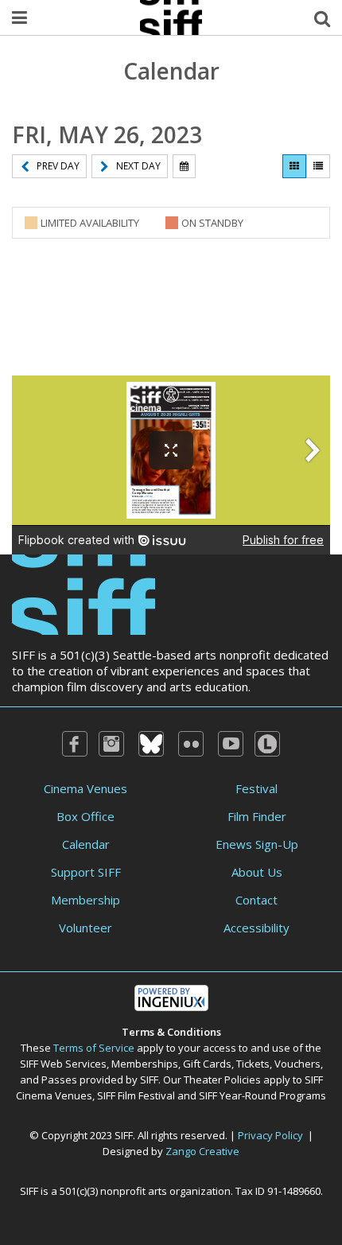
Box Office (85, 816)
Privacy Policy (270, 1135)
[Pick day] (184, 166)
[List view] (318, 166)
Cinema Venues (85, 788)
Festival (256, 788)
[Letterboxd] (267, 744)
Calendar (86, 844)
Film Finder (256, 816)
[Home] (83, 593)
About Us (256, 872)
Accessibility (256, 928)
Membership (85, 900)
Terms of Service (93, 1048)
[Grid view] (294, 166)
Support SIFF (86, 872)
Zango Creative (202, 1151)
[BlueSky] (151, 744)
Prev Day (58, 166)
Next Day (138, 166)
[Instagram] (111, 744)
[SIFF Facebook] (74, 744)
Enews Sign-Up (257, 844)
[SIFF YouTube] (230, 744)
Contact (256, 900)
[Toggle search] (322, 17)
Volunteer (85, 928)
